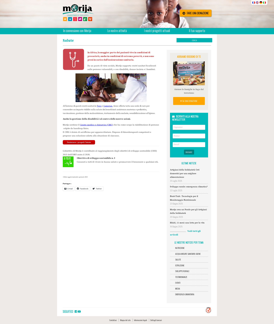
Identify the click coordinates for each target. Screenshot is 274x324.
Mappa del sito (125, 320)
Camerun (107, 106)
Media (177, 288)
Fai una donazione (189, 100)
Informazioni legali (140, 320)
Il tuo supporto (197, 30)
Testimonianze (181, 276)
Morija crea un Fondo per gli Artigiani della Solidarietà (188, 211)
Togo (99, 106)
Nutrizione (180, 247)
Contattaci (113, 320)
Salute (178, 259)
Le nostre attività (117, 30)
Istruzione (179, 265)
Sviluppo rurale (182, 271)
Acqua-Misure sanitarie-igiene (188, 253)
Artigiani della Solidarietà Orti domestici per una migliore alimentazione (184, 173)
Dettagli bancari (156, 320)
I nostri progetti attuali (157, 30)
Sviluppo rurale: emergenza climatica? (189, 186)
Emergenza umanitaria (184, 294)
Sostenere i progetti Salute (79, 142)
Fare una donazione (198, 13)
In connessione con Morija (77, 30)
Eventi (177, 282)
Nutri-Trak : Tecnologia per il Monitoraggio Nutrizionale (184, 198)
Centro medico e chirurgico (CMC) (96, 125)
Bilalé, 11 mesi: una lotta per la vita (187, 222)
